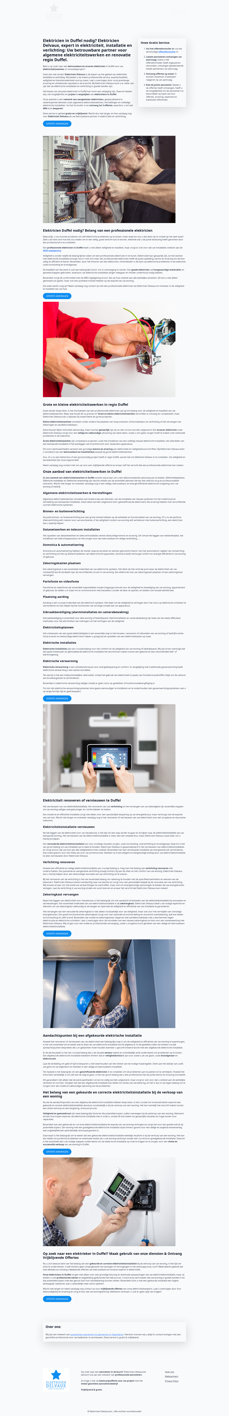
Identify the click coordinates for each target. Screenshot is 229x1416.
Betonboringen (146, 12)
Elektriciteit (86, 12)
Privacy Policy (172, 1381)
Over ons (162, 12)
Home (73, 12)
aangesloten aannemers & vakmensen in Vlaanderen (96, 1334)
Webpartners (171, 1376)
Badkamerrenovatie (105, 12)
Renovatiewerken (126, 12)
